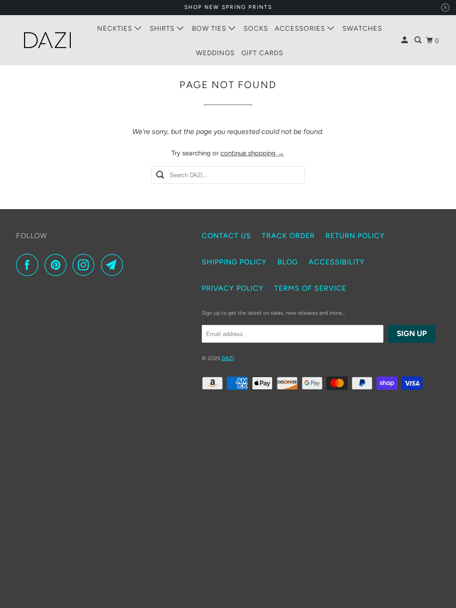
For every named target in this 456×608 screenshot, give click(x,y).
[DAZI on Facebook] (29, 265)
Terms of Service (310, 288)
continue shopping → (252, 153)
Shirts (163, 28)
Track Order (288, 235)
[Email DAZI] (114, 265)
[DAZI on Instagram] (86, 265)
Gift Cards (262, 53)
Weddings (215, 53)
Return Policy (355, 235)
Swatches (362, 28)
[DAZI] (47, 40)
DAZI (228, 358)
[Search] (419, 40)
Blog (287, 262)
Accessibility (337, 262)
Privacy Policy (233, 288)
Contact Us (226, 235)
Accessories (301, 28)
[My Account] (405, 40)
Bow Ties (210, 28)
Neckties (115, 28)
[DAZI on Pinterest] (58, 265)
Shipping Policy (234, 262)
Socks (256, 28)
